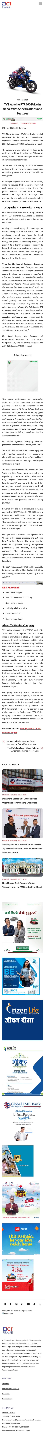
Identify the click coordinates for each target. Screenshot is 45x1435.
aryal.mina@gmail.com (11, 1423)
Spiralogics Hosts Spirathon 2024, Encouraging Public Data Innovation (21, 743)
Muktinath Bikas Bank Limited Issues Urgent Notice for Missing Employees (19, 801)
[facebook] (10, 1303)
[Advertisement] (22, 34)
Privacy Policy (7, 1398)
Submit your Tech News (11, 1416)
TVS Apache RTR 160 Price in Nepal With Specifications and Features (22, 109)
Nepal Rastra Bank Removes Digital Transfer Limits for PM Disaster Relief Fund (22, 885)
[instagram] (16, 1303)
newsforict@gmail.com (16, 1419)
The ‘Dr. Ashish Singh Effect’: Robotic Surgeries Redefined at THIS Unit (23, 749)
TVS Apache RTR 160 (28, 123)
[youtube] (28, 1303)
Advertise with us (8, 1412)
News (24, 795)
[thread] (40, 1303)
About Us (5, 1383)
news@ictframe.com (33, 1419)
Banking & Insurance (9, 795)
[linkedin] (22, 1303)
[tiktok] (34, 1303)
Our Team (6, 1393)
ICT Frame (14, 123)
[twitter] (4, 1303)
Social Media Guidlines (10, 1388)
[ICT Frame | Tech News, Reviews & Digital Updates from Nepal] (6, 7)
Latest (20, 795)
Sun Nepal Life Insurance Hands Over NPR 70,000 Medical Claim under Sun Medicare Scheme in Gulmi (22, 848)
